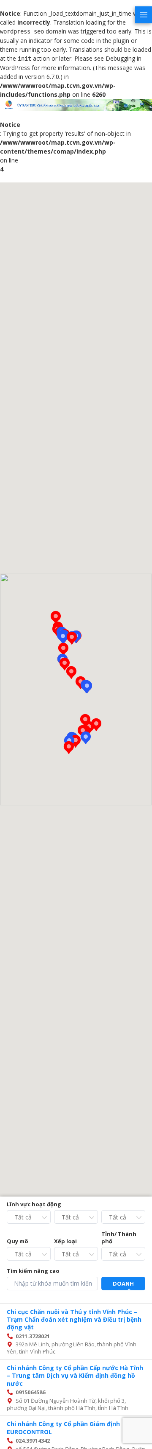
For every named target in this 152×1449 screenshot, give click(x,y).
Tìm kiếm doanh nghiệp (123, 1283)
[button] (63, 649)
